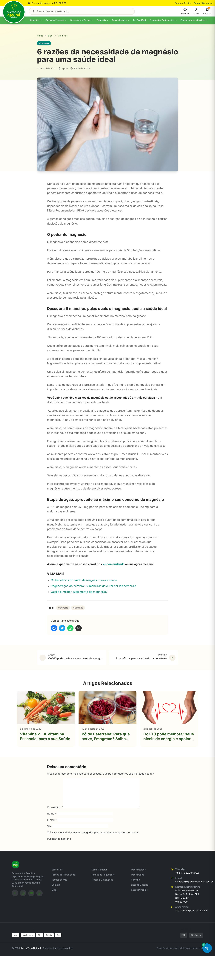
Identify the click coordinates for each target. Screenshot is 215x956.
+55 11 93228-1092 (187, 872)
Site (49, 826)
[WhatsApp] (39, 893)
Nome (51, 813)
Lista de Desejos (139, 884)
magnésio (63, 607)
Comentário (55, 807)
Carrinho (135, 879)
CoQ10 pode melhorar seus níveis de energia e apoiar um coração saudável (168, 739)
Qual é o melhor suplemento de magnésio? (79, 591)
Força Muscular (119, 20)
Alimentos (34, 20)
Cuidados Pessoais (55, 20)
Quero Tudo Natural (30, 948)
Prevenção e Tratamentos (162, 20)
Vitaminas (63, 35)
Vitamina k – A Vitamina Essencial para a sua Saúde (45, 736)
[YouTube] (31, 893)
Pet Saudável (139, 20)
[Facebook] (15, 893)
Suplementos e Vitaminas (193, 20)
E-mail (52, 819)
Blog (50, 35)
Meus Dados (137, 874)
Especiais (101, 20)
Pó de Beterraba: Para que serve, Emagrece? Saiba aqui (106, 739)
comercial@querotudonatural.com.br (194, 881)
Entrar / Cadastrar (203, 3)
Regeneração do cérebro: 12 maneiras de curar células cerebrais (93, 586)
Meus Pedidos (138, 869)
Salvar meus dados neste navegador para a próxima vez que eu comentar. (94, 832)
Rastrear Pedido (183, 3)
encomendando (113, 564)
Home (40, 35)
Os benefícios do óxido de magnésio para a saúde (84, 580)
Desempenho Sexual (80, 20)
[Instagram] (23, 893)
